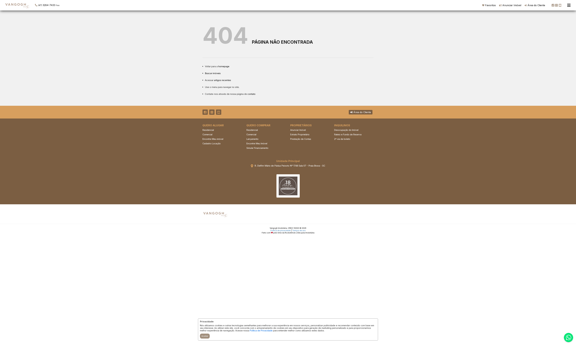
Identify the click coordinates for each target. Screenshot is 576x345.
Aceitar (204, 336)
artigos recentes (222, 80)
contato (251, 94)
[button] (54, 4)
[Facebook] (553, 5)
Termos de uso (299, 230)
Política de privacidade (280, 230)
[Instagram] (556, 5)
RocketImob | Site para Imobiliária (299, 233)
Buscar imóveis (213, 73)
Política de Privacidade (261, 330)
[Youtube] (560, 5)
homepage (223, 66)
